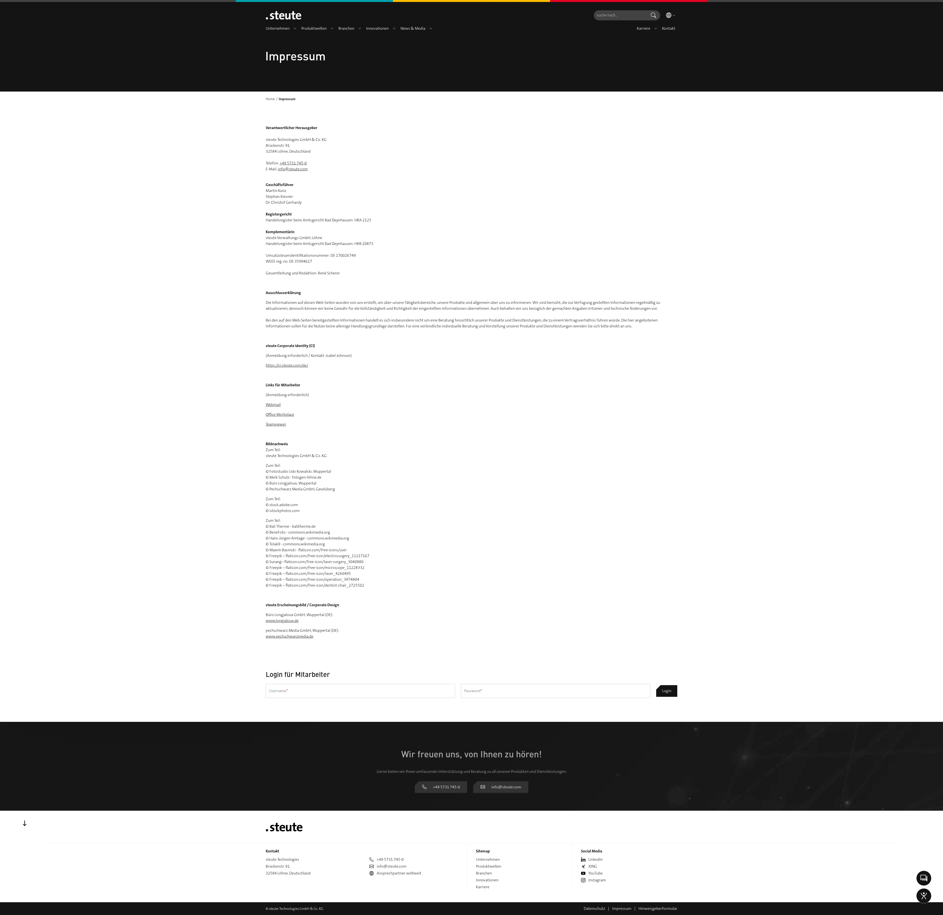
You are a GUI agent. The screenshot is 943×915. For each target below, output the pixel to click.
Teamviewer (276, 424)
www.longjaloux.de (282, 620)
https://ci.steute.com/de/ (287, 365)
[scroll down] (25, 823)
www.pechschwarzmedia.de (289, 636)
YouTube (595, 873)
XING (592, 866)
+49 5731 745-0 (293, 163)
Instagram (597, 880)
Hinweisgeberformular (657, 908)
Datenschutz (594, 908)
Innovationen (487, 880)
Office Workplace (280, 414)
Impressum (621, 908)
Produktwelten (488, 866)
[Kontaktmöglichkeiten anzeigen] (923, 878)
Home (270, 99)
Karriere (482, 886)
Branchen (484, 873)
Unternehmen (488, 859)
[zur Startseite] (283, 15)
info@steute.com (293, 169)
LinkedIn (595, 859)
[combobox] (620, 15)
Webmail (273, 404)
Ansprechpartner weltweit (399, 873)
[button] (294, 28)
